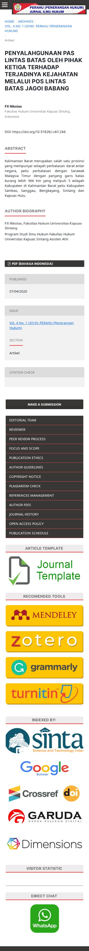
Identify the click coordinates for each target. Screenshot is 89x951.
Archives (25, 21)
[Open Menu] (4, 4)
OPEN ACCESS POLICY (26, 523)
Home (9, 21)
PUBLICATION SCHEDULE (28, 533)
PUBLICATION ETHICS (26, 457)
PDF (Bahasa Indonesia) (32, 264)
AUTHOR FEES (20, 505)
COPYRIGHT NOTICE (25, 476)
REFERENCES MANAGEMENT (31, 495)
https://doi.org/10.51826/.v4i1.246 (39, 132)
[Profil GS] (44, 768)
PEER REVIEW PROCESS (27, 439)
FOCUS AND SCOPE (24, 448)
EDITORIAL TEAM (22, 420)
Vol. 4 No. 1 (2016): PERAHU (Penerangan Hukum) (38, 28)
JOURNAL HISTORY (24, 514)
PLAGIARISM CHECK (25, 486)
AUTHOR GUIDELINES (26, 467)
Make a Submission (44, 404)
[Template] (44, 570)
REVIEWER (17, 429)
